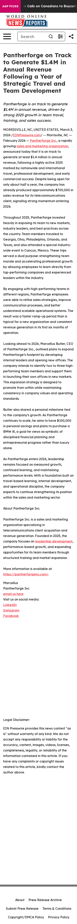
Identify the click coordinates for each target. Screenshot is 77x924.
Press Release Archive (45, 900)
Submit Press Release (22, 908)
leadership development (53, 541)
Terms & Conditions (56, 908)
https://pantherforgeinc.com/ (25, 574)
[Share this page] (71, 36)
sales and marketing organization (42, 146)
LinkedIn (10, 605)
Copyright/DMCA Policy (26, 917)
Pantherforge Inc (43, 141)
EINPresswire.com (26, 135)
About (19, 900)
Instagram (11, 610)
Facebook (11, 616)
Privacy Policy (58, 917)
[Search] (50, 36)
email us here (13, 594)
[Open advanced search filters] (60, 36)
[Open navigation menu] (7, 36)
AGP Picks (10, 6)
